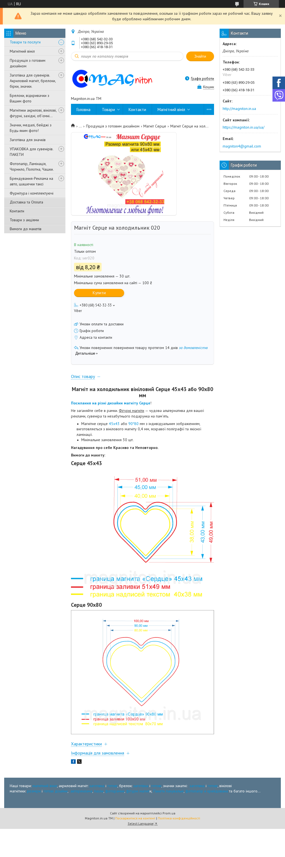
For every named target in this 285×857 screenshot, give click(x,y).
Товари (108, 109)
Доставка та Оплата (26, 202)
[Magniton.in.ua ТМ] (119, 78)
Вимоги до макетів (25, 228)
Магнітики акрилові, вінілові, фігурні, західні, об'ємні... (33, 113)
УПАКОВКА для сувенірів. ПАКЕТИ (31, 151)
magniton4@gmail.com (242, 146)
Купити (99, 292)
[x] (79, 762)
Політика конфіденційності (179, 818)
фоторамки (114, 791)
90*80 (133, 423)
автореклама (81, 791)
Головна (83, 109)
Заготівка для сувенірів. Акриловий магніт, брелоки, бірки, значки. (33, 81)
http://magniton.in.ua (239, 108)
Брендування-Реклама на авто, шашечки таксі (31, 181)
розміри (34, 791)
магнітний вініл (45, 785)
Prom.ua (169, 813)
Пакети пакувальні (168, 791)
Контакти (17, 210)
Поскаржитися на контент (135, 818)
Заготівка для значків (28, 139)
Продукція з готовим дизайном (27, 63)
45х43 (114, 423)
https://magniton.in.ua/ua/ (243, 127)
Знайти (200, 56)
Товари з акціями (24, 219)
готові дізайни (56, 791)
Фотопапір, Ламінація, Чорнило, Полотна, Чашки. (32, 166)
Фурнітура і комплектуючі (31, 193)
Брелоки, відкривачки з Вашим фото (29, 98)
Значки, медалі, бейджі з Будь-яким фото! (30, 127)
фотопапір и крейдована (206, 791)
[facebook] (73, 762)
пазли (99, 791)
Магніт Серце (154, 126)
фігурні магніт (137, 791)
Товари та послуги (25, 42)
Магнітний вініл (22, 51)
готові (112, 785)
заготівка (96, 785)
